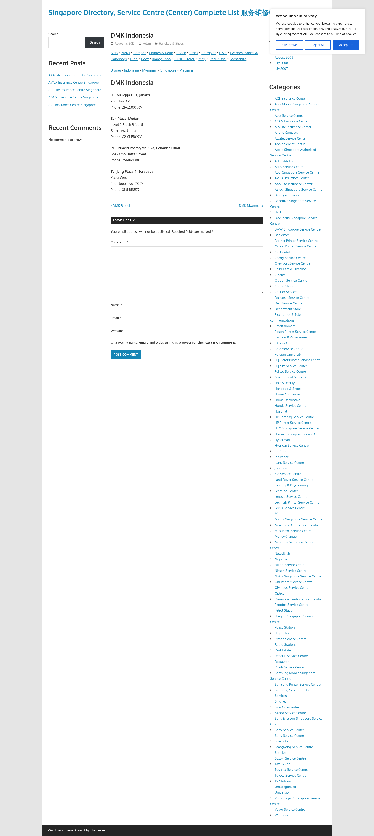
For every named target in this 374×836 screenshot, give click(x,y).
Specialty (281, 741)
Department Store (288, 309)
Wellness (281, 815)
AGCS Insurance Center (291, 121)
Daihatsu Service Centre (292, 298)
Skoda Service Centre (290, 713)
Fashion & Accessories (291, 337)
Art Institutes (284, 161)
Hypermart (282, 440)
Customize (289, 45)
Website (117, 331)
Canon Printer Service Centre (295, 246)
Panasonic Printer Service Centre (298, 599)
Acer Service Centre (289, 116)
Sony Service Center (289, 730)
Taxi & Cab (282, 764)
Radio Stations (285, 644)
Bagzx (125, 53)
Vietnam (186, 70)
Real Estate (283, 650)
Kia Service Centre (288, 474)
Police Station (285, 627)
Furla (134, 59)
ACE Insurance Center (290, 98)
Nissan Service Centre (290, 571)
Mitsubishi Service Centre (293, 531)
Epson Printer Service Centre (295, 332)
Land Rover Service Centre (294, 480)
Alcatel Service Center (290, 138)
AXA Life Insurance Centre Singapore (75, 75)
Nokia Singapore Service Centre (298, 576)
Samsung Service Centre (292, 690)
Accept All (346, 45)
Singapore (168, 70)
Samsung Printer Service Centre (298, 684)
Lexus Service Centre (290, 508)
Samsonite (238, 59)
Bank (278, 212)
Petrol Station (285, 610)
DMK (223, 53)
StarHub (281, 753)
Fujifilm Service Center (291, 366)
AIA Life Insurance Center (293, 127)
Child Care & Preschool (291, 269)
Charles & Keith (161, 53)
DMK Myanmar (250, 205)
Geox (145, 59)
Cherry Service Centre (290, 258)
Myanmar (149, 70)
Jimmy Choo (161, 59)
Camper (139, 53)
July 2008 (281, 63)
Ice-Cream (282, 451)
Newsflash (282, 553)
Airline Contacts (286, 132)
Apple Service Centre (290, 144)
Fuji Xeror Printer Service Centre (298, 360)
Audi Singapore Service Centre (297, 172)
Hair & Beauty (285, 383)
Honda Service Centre (290, 405)
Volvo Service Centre (290, 809)
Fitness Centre (285, 343)
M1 (277, 514)
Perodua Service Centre (291, 605)
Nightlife (281, 559)
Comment (119, 242)
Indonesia (131, 70)
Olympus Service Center (292, 588)
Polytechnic (283, 633)
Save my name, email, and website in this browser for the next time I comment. (175, 342)
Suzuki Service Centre (290, 758)
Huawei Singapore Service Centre (299, 434)
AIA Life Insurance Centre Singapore (74, 90)
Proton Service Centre (290, 639)
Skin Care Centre (287, 707)
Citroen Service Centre (291, 280)
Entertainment (285, 326)
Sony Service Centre (289, 736)
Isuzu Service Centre (289, 462)
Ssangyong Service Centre (294, 747)
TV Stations (283, 781)
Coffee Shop (284, 286)
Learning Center (286, 491)
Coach (181, 53)
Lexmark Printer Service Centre (297, 502)
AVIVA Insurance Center (292, 178)
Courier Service (286, 292)
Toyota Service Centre (290, 775)
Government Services (290, 377)
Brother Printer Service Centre (296, 241)
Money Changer (286, 536)
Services (281, 696)
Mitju (202, 59)
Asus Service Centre (289, 167)
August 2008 (284, 57)
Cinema (280, 275)
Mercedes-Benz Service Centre (297, 525)
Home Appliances (288, 394)
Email (116, 318)
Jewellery (281, 468)
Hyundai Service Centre (292, 445)
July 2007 (281, 69)
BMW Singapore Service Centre (298, 229)
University (282, 792)
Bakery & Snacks (287, 195)
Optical (280, 593)
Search (53, 34)
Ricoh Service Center (290, 667)
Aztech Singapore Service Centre (298, 189)
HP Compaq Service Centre (294, 417)
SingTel (280, 701)
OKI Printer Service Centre (293, 582)
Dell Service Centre (288, 303)
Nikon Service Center (290, 565)
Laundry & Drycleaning (291, 485)
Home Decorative (287, 400)
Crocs (193, 53)
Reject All (318, 45)
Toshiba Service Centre (291, 770)
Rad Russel (218, 59)
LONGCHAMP (184, 59)
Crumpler (208, 53)
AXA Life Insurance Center (293, 184)
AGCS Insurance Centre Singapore (73, 97)
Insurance (282, 457)
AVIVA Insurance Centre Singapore (73, 82)
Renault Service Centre (291, 656)
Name (116, 305)
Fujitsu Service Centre (290, 371)
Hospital (281, 411)
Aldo (114, 53)
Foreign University (288, 354)
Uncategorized (285, 787)
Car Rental (282, 252)
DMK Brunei (121, 205)
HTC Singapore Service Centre (297, 428)
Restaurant (282, 662)
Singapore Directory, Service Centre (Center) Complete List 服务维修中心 (165, 12)
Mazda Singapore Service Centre (298, 519)
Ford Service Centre (289, 349)
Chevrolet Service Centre (292, 263)
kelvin (147, 43)
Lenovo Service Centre (291, 496)
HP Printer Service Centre (293, 423)
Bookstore (282, 235)
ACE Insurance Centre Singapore (72, 105)
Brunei (116, 70)
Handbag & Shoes (171, 43)
